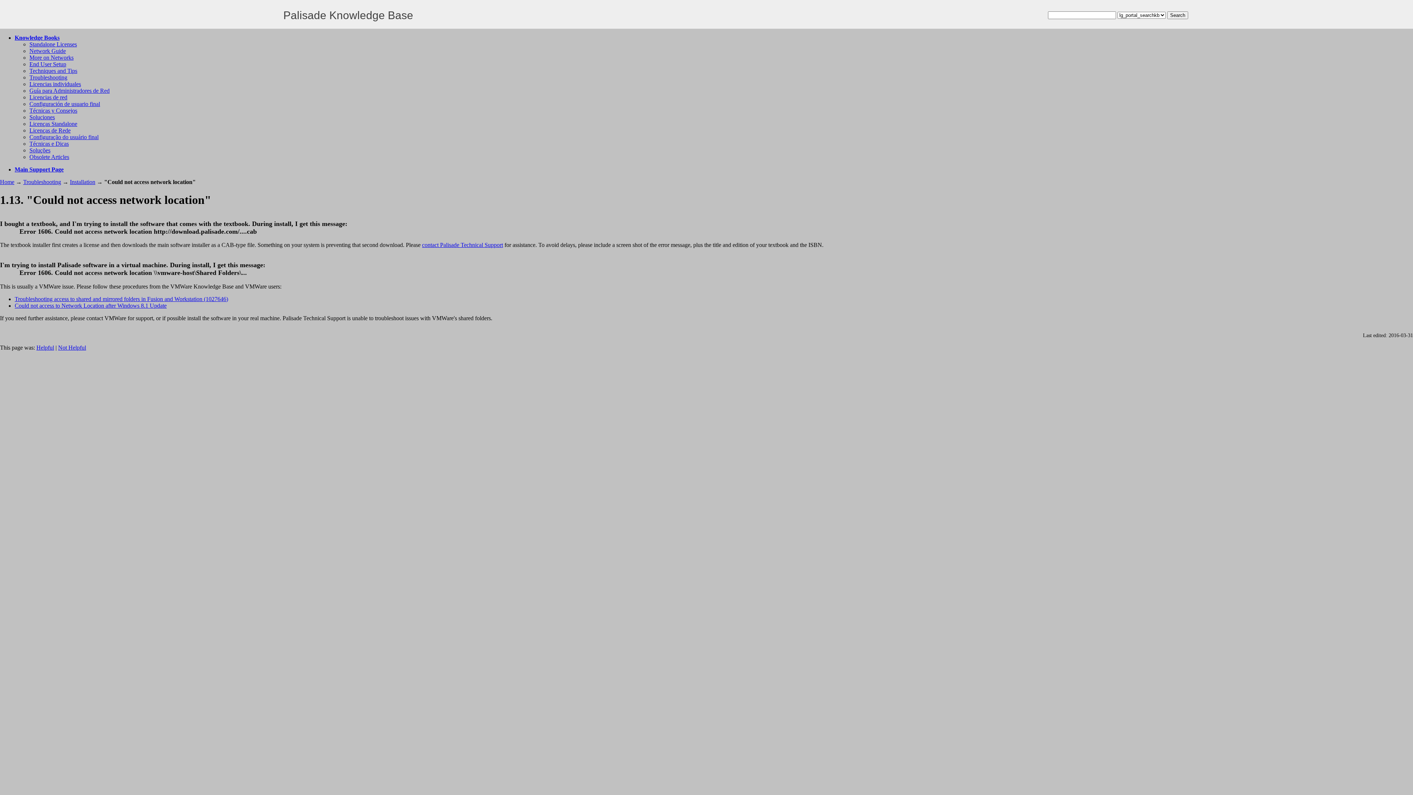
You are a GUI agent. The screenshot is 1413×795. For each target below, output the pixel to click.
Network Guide (47, 51)
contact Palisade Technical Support (462, 245)
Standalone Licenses (53, 44)
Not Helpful (72, 347)
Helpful (45, 347)
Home (7, 182)
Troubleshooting (48, 77)
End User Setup (47, 64)
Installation (82, 182)
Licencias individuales (55, 84)
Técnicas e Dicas (49, 144)
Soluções (39, 150)
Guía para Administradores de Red (69, 91)
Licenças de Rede (50, 130)
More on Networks (51, 57)
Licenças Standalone (53, 124)
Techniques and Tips (53, 71)
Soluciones (42, 117)
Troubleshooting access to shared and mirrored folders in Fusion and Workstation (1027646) (121, 299)
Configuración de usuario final (64, 104)
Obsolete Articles (49, 157)
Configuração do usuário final (64, 137)
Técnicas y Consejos (53, 110)
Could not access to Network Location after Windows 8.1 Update (91, 306)
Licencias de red (48, 97)
